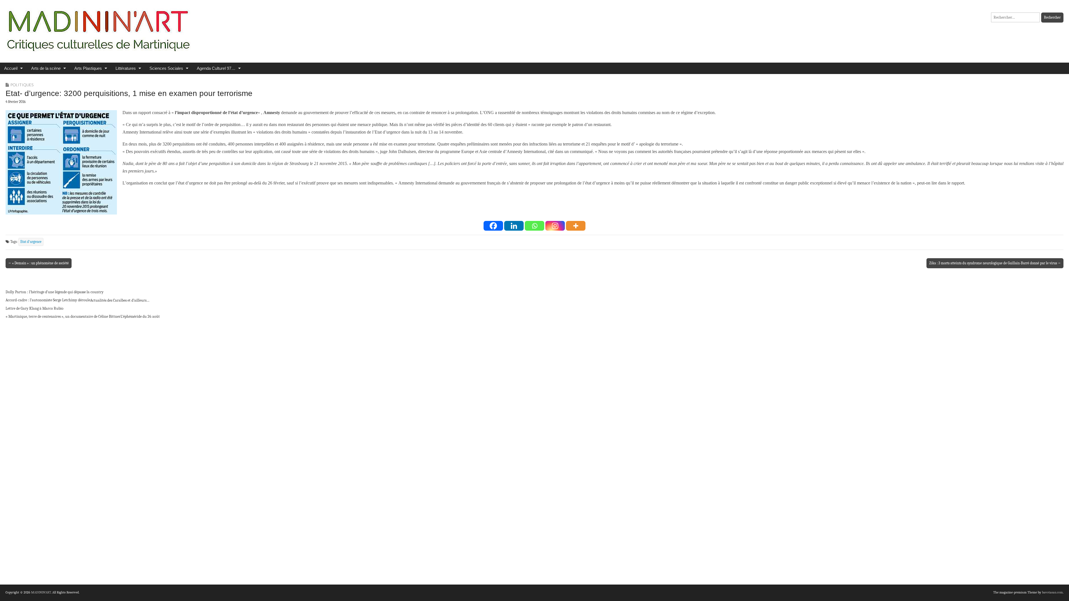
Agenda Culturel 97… (216, 68)
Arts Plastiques (88, 68)
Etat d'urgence (30, 242)
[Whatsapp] (534, 226)
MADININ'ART (41, 592)
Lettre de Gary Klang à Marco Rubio (34, 308)
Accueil (11, 68)
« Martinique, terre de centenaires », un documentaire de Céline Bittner (63, 316)
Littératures (126, 68)
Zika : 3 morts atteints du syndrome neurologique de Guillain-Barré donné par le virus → (995, 263)
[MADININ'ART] (98, 27)
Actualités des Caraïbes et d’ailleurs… (119, 300)
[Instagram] (555, 226)
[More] (575, 226)
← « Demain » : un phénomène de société (38, 263)
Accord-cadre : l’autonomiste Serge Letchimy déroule (48, 300)
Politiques (21, 84)
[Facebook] (493, 226)
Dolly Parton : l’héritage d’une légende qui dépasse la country (55, 292)
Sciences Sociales (166, 68)
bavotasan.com (1052, 592)
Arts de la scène (46, 68)
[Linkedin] (514, 226)
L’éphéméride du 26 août (140, 316)
